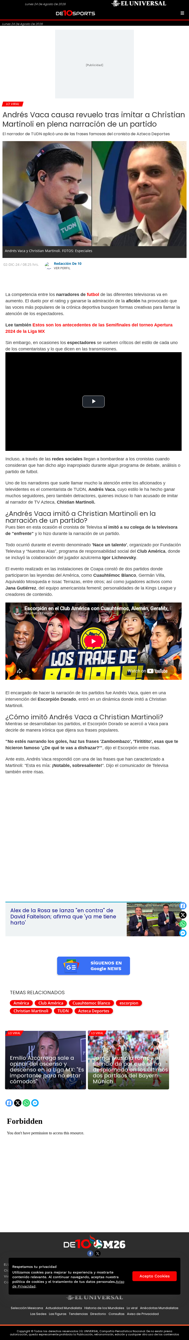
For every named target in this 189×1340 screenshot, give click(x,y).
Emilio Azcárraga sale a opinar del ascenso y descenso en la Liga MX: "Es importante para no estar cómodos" (47, 1070)
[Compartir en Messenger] (183, 933)
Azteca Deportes (93, 1011)
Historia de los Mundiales (104, 1308)
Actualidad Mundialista (64, 1308)
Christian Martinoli (31, 1011)
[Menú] (182, 13)
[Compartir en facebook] (183, 906)
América (21, 1003)
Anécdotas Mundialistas (159, 1308)
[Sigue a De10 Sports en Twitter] (97, 1253)
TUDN (63, 1011)
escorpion (129, 1003)
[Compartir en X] (183, 915)
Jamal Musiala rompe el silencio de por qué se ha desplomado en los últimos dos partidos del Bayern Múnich (130, 1070)
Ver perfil (62, 268)
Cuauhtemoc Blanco (91, 1003)
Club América (50, 1003)
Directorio (98, 1314)
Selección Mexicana (27, 1308)
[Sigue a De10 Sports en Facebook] (90, 1253)
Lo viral (14, 1033)
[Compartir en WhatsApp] (183, 924)
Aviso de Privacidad (143, 1314)
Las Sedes (38, 1314)
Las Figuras (57, 1314)
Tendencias (78, 1314)
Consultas (117, 1314)
